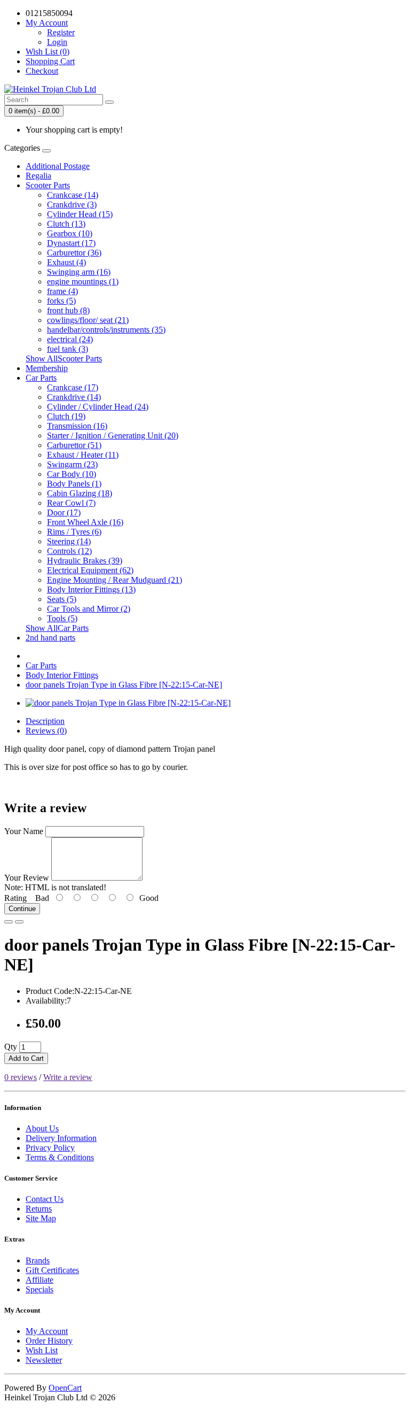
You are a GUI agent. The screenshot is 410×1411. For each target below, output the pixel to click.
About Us (42, 1128)
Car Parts (41, 377)
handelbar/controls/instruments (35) (106, 329)
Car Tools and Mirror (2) (88, 608)
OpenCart (65, 1387)
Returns (39, 1208)
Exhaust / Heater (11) (83, 454)
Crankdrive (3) (72, 204)
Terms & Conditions (60, 1157)
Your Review (26, 877)
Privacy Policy (50, 1147)
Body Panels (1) (74, 483)
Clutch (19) (66, 416)
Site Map (41, 1218)
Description (45, 721)
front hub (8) (68, 310)
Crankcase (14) (72, 194)
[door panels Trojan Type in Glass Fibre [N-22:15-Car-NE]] (128, 702)
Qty (10, 1046)
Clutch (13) (66, 223)
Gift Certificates (52, 1270)
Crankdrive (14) (74, 397)
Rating (15, 898)
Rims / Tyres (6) (74, 531)
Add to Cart (26, 1058)
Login (57, 42)
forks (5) (61, 300)
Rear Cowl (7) (71, 502)
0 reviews (20, 1077)
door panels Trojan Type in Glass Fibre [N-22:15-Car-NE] (124, 684)
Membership (47, 368)
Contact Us (45, 1199)
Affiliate (39, 1279)
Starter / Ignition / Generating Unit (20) (112, 435)
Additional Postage (58, 166)
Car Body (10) (71, 474)
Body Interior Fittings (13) (91, 589)
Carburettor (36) (74, 252)
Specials (39, 1289)
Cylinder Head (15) (80, 214)
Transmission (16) (77, 425)
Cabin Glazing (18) (79, 493)
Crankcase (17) (72, 387)
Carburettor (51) (74, 445)
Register (61, 32)
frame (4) (62, 291)
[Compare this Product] (19, 921)
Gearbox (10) (69, 233)
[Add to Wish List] (8, 921)
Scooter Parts (48, 185)
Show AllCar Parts (57, 628)
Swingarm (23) (72, 464)
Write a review (67, 1077)
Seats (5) (61, 599)
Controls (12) (69, 551)
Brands (38, 1260)
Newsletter (44, 1359)
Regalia (38, 175)
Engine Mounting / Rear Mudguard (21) (114, 579)
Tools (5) (62, 618)
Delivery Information (61, 1138)
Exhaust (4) (66, 262)
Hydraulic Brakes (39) (84, 560)
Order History (49, 1340)
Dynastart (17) (71, 243)
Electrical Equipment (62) (90, 570)
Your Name (23, 831)
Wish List (42, 1350)
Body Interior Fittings (62, 675)
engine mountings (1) (83, 281)
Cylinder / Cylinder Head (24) (97, 406)
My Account (47, 1331)
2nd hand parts (50, 637)
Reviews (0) (46, 730)
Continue (22, 909)
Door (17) (64, 512)
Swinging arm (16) (79, 271)
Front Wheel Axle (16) (85, 522)
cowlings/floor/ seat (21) (88, 320)
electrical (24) (70, 339)
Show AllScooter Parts (64, 358)
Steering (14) (69, 541)
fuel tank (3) (67, 348)
